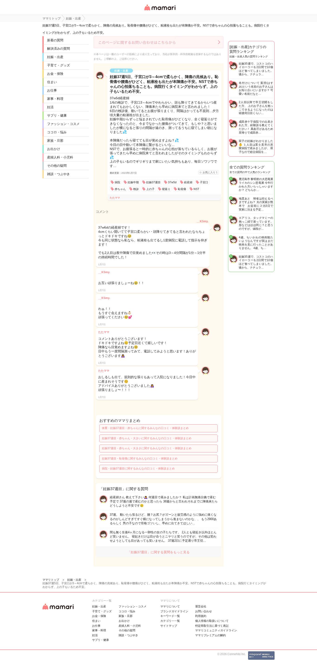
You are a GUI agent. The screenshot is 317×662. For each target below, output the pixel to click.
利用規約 (200, 616)
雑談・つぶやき (58, 174)
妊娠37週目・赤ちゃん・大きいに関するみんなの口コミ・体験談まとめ (146, 438)
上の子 (150, 189)
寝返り (166, 189)
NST (196, 189)
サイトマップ (168, 625)
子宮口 (204, 182)
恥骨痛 (182, 189)
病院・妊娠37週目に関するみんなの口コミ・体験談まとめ (138, 468)
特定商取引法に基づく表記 (212, 625)
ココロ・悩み (57, 132)
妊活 (50, 107)
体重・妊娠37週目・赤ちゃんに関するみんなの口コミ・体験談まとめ (145, 428)
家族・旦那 (55, 140)
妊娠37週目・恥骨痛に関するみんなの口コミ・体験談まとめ (140, 458)
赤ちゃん (120, 189)
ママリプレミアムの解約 (210, 635)
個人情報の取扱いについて (212, 621)
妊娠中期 (133, 182)
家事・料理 (55, 99)
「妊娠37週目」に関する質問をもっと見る (158, 552)
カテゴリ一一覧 (170, 621)
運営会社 (200, 606)
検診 (136, 189)
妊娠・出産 (55, 57)
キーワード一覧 (170, 616)
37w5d (172, 182)
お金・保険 (55, 73)
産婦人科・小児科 (60, 157)
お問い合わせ (203, 611)
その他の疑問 (57, 165)
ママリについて (170, 606)
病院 (117, 182)
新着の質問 (55, 40)
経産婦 (188, 182)
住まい (52, 82)
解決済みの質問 (58, 48)
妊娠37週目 (153, 182)
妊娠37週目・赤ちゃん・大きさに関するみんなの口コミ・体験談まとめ (146, 448)
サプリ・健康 (57, 115)
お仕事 (52, 90)
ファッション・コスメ (63, 124)
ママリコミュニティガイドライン (216, 630)
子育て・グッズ (58, 65)
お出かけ (53, 149)
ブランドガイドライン (174, 611)
